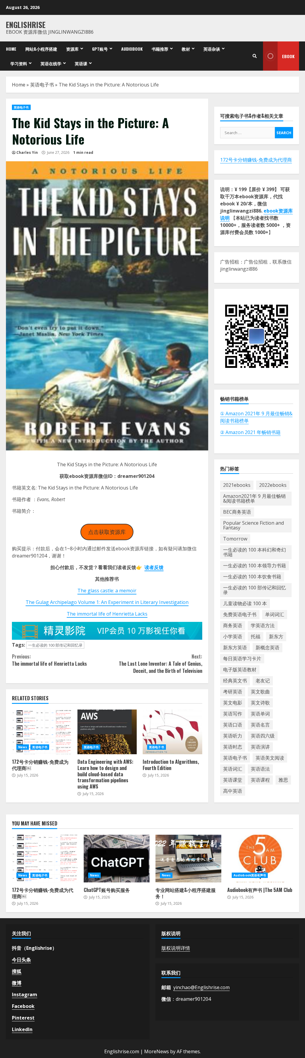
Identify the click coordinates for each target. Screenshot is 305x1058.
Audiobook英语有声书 (250, 875)
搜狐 (16, 971)
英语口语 (232, 724)
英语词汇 (232, 769)
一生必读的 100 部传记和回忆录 (55, 645)
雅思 (283, 780)
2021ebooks (236, 485)
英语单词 (260, 713)
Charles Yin (27, 152)
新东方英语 (235, 647)
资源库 (72, 49)
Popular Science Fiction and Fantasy (253, 525)
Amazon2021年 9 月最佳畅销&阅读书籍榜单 (254, 498)
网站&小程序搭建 (41, 49)
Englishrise (26, 24)
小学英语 (232, 636)
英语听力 (232, 735)
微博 (16, 983)
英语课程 (260, 780)
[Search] (255, 56)
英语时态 (232, 746)
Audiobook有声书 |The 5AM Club (260, 858)
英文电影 (232, 702)
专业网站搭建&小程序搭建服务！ (188, 858)
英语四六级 (263, 735)
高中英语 (232, 791)
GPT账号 (100, 49)
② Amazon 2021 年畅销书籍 (250, 432)
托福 (255, 636)
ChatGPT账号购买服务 (117, 858)
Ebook (288, 56)
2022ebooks (273, 485)
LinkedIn (22, 1029)
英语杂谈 (211, 49)
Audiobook (132, 49)
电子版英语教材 (239, 669)
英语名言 (260, 724)
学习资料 (18, 63)
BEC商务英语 (237, 512)
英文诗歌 (260, 702)
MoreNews (156, 1051)
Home (11, 49)
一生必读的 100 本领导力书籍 (254, 565)
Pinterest (23, 1017)
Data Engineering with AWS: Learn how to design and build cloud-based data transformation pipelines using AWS (107, 732)
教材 (186, 49)
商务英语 (232, 625)
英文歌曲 (260, 691)
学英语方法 (263, 625)
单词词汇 (274, 614)
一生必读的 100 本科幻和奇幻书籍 (254, 552)
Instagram (24, 994)
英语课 (81, 63)
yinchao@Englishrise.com (201, 987)
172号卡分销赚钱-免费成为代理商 (256, 160)
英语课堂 (232, 780)
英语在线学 (51, 63)
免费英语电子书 (239, 614)
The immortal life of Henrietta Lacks (107, 614)
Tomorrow (235, 538)
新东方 (276, 636)
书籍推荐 (160, 49)
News (22, 747)
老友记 (263, 680)
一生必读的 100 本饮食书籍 (252, 576)
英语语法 (260, 769)
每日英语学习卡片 (242, 658)
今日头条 (21, 959)
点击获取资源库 (107, 531)
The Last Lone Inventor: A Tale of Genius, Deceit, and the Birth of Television (160, 663)
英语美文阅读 (270, 758)
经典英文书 (235, 680)
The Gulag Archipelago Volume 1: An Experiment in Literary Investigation (107, 602)
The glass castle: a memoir (106, 590)
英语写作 (232, 713)
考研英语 (232, 691)
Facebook (23, 1006)
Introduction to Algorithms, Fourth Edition (172, 732)
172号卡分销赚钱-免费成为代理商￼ (41, 732)
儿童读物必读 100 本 (245, 603)
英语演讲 (260, 746)
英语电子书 (42, 84)
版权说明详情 (175, 948)
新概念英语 (267, 647)
